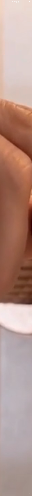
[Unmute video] (1, 494)
